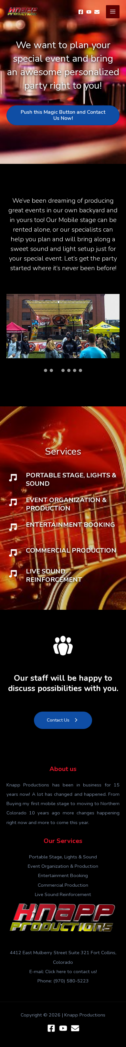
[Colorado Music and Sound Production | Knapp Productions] (22, 11)
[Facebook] (80, 11)
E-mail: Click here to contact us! (63, 971)
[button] (45, 370)
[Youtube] (88, 11)
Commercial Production (63, 885)
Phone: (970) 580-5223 (63, 981)
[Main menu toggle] (113, 12)
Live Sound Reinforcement (63, 894)
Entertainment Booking (63, 875)
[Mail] (97, 11)
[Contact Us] (75, 1028)
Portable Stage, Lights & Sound (63, 857)
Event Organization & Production (63, 866)
